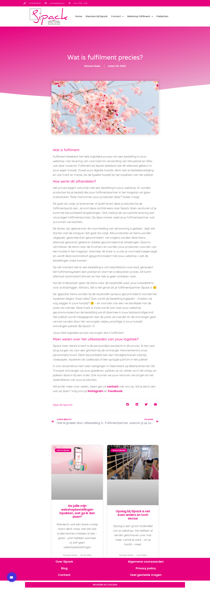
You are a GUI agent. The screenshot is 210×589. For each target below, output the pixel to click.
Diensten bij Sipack (97, 16)
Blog (64, 568)
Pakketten (162, 16)
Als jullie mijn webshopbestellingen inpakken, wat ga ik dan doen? (77, 511)
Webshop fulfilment (138, 16)
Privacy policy (146, 568)
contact (113, 386)
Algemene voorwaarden (146, 562)
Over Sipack (64, 562)
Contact (116, 16)
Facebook (115, 391)
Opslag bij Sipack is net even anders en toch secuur (133, 514)
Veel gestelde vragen (146, 575)
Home (78, 16)
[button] (12, 577)
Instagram (96, 391)
